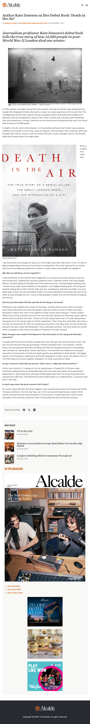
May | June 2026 (14, 590)
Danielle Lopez (11, 23)
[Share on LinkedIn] (34, 409)
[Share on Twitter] (29, 409)
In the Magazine (14, 469)
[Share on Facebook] (24, 409)
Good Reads (31, 23)
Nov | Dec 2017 (42, 23)
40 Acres (22, 23)
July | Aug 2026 (14, 586)
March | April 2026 (15, 593)
